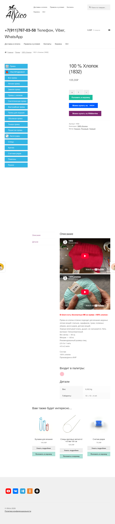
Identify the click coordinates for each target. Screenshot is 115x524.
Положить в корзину (81, 97)
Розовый (84, 129)
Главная (10, 52)
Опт (43, 12)
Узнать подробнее (44, 448)
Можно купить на (80, 105)
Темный (92, 129)
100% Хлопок (26, 52)
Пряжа (17, 52)
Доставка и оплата (40, 7)
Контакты (70, 7)
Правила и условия (57, 7)
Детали (35, 241)
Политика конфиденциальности (18, 511)
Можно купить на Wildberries (85, 113)
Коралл (77, 129)
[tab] (43, 235)
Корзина (37, 12)
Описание (36, 235)
